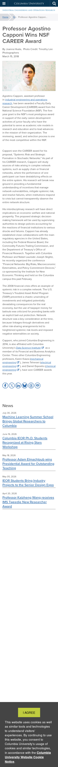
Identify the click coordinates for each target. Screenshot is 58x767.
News (15, 17)
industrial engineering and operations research (24, 101)
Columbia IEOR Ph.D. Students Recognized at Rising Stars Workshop (24, 442)
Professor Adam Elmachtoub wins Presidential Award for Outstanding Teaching (28, 463)
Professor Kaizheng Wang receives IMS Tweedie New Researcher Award (28, 501)
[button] (4, 3)
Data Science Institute (28, 348)
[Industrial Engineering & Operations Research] (29, 10)
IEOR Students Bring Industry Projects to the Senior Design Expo (28, 482)
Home (5, 17)
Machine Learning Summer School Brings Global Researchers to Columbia (27, 421)
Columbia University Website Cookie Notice (28, 757)
